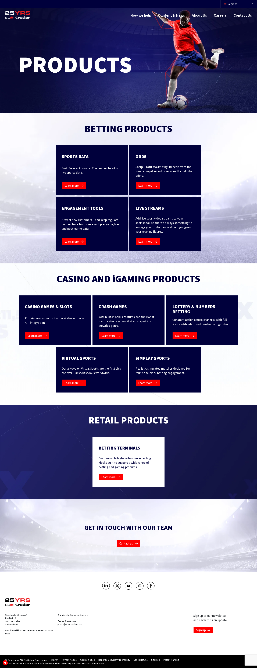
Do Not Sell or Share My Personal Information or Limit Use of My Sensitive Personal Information (54, 663)
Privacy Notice (69, 659)
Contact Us (243, 15)
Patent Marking (171, 659)
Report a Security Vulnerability (114, 659)
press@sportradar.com (70, 624)
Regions (232, 4)
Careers (220, 15)
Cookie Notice (87, 659)
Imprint (54, 659)
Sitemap (155, 659)
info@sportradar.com (77, 615)
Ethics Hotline (141, 659)
